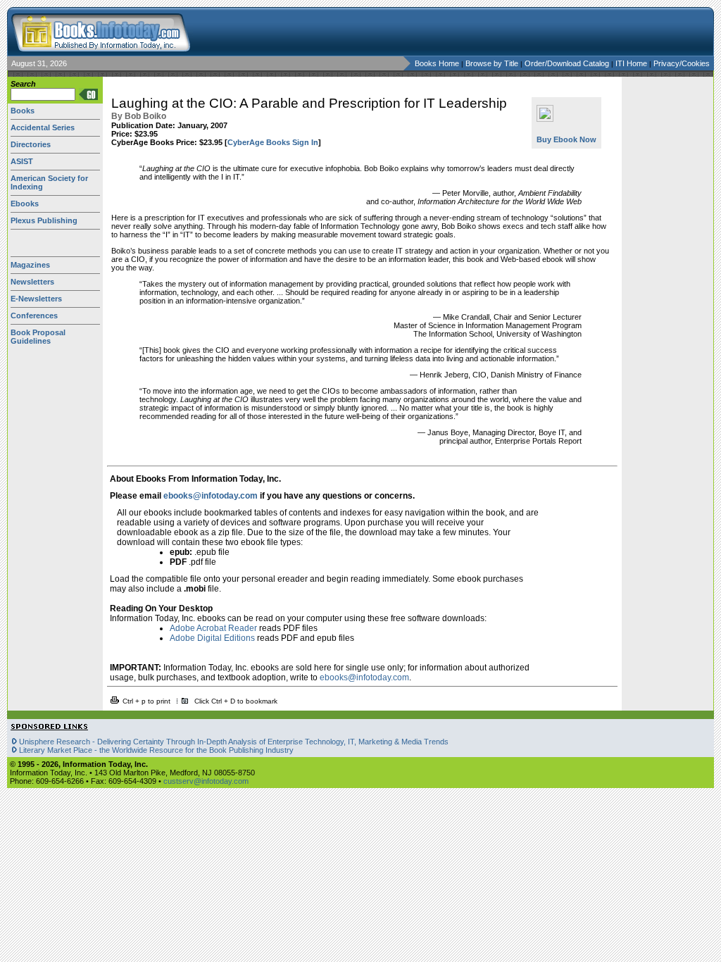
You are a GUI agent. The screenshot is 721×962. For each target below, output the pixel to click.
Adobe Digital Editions (212, 638)
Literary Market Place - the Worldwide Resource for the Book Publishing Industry (156, 750)
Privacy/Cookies (681, 63)
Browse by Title (492, 63)
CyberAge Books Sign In (272, 142)
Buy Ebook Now (566, 139)
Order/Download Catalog (568, 63)
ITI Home (632, 63)
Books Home (437, 63)
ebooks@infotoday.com (210, 496)
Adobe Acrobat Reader (213, 628)
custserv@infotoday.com (206, 781)
